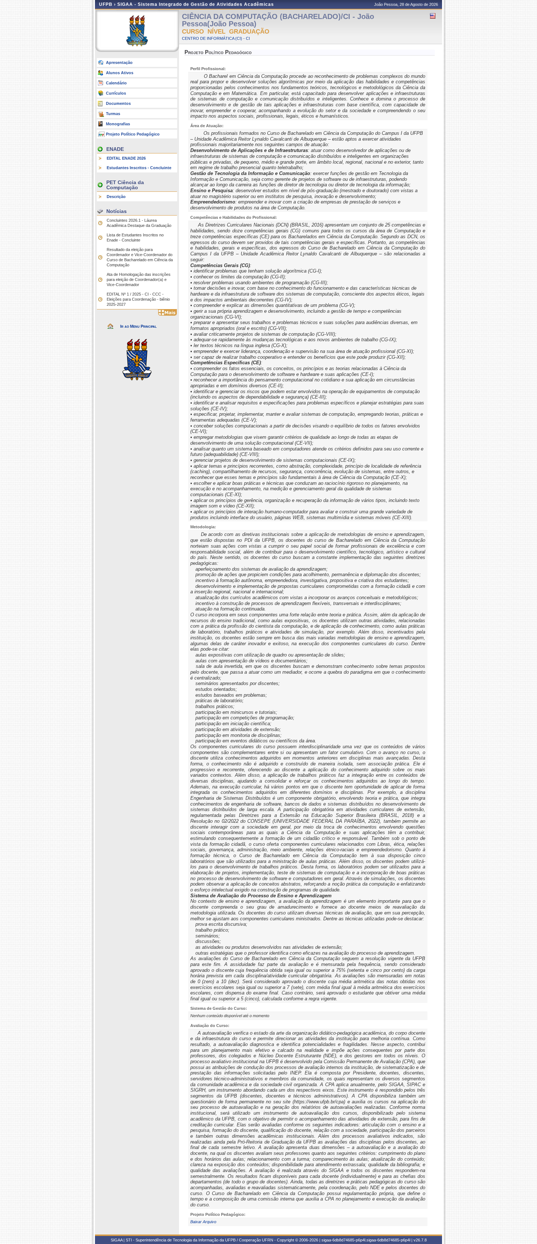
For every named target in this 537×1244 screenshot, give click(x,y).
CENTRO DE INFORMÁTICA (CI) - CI (216, 38)
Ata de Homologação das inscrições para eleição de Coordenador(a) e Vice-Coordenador (139, 279)
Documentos (118, 103)
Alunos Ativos (119, 73)
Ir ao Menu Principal (138, 326)
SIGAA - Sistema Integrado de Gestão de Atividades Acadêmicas (195, 4)
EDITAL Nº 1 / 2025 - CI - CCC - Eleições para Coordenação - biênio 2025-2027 (138, 299)
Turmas (113, 113)
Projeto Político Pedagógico (133, 134)
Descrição (116, 196)
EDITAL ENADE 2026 (126, 158)
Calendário (116, 83)
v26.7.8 (420, 1240)
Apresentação (119, 62)
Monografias (118, 124)
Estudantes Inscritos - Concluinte (139, 168)
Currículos (116, 93)
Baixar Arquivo (203, 1222)
